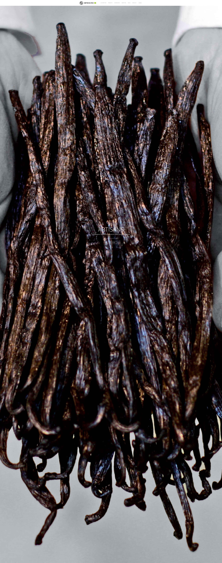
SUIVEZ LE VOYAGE (111, 242)
